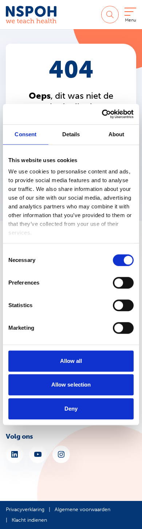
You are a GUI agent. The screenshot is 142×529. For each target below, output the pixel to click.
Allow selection (71, 384)
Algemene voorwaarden (82, 509)
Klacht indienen (29, 520)
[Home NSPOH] (31, 14)
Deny (71, 408)
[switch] (123, 283)
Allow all (71, 361)
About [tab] (117, 134)
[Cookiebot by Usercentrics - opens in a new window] (102, 114)
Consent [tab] (25, 134)
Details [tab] (71, 134)
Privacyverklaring (25, 509)
